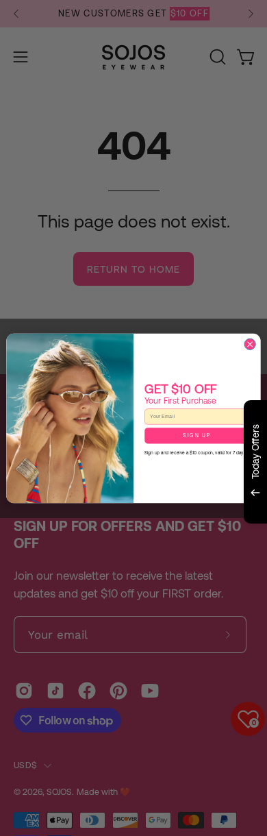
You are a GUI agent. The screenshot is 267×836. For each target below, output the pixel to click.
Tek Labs (157, 540)
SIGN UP (197, 435)
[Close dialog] (249, 344)
